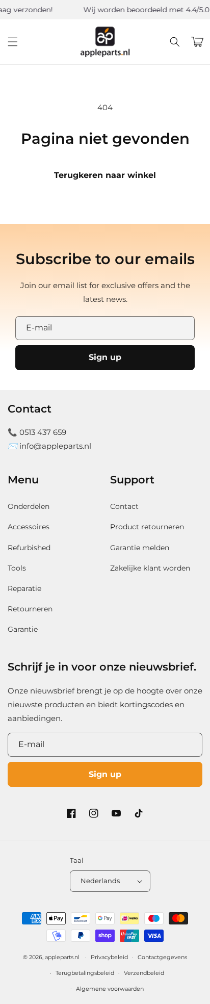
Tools (17, 568)
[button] (13, 42)
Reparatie (24, 588)
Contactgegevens (162, 957)
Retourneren (30, 608)
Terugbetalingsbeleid (85, 972)
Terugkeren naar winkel (105, 175)
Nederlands (100, 881)
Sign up (105, 357)
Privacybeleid (109, 957)
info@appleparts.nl (55, 446)
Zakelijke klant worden (150, 568)
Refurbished (29, 547)
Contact (124, 506)
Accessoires (28, 526)
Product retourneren (147, 526)
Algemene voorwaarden (110, 988)
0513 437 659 (42, 432)
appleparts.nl (62, 957)
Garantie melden (139, 547)
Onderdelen (28, 506)
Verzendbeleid (144, 972)
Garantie (23, 629)
